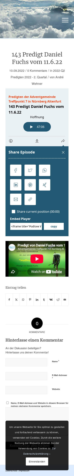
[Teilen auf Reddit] (58, 299)
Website (56, 389)
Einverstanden (37, 461)
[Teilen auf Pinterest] (30, 299)
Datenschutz (11, 470)
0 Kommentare (37, 70)
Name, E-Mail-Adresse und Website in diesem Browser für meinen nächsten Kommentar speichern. (39, 405)
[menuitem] (63, 20)
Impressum (24, 470)
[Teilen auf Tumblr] (44, 299)
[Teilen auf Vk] (51, 299)
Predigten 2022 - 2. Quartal (29, 77)
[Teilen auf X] (16, 299)
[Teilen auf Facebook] (9, 299)
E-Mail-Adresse (59, 377)
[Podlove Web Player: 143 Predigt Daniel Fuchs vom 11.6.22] (37, 162)
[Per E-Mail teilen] (64, 299)
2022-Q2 (59, 70)
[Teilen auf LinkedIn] (37, 299)
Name (55, 361)
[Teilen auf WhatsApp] (23, 299)
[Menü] (63, 20)
